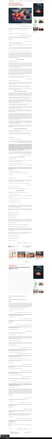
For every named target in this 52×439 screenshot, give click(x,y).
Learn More (38, 11)
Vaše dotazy (28, 256)
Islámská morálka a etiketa (11, 3)
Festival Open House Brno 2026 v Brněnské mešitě (35, 32)
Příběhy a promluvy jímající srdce (39, 256)
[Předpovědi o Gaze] (13, 254)
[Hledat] (42, 1)
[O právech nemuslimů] (41, 29)
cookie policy (2, 436)
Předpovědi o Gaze (11, 258)
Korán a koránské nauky (20, 255)
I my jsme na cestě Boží (20, 258)
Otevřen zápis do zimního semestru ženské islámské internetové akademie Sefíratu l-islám (35, 24)
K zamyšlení (19, 254)
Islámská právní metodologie (30, 255)
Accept (7, 437)
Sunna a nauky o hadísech (17, 3)
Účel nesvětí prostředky (29, 258)
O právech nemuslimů (41, 293)
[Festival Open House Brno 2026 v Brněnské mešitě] (35, 29)
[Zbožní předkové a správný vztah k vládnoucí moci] (39, 254)
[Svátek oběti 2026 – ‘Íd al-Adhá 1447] (41, 21)
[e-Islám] (11, 1)
